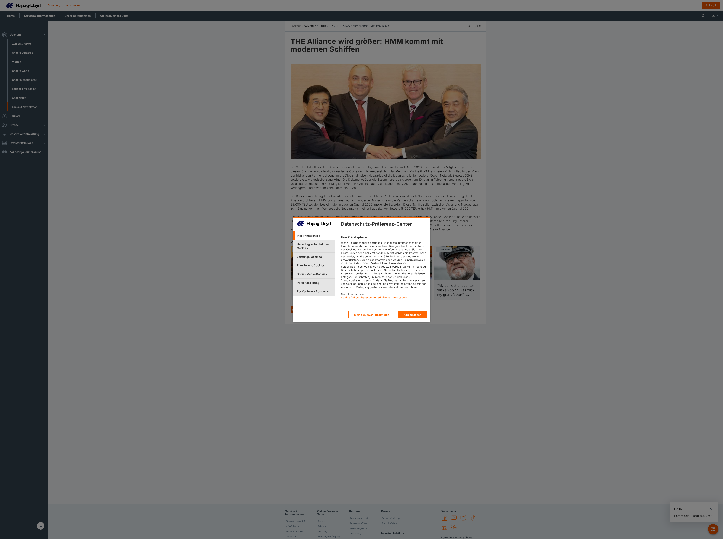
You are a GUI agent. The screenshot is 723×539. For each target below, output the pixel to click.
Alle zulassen (412, 314)
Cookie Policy (350, 297)
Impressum (400, 297)
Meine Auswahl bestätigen (371, 314)
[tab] (314, 235)
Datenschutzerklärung (375, 297)
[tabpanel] (384, 268)
